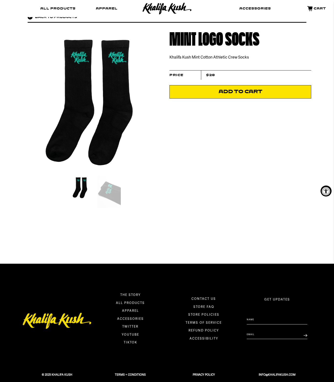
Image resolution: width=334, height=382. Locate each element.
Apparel (107, 8)
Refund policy (204, 331)
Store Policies (203, 315)
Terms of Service (204, 323)
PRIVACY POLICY (204, 375)
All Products (58, 8)
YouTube (130, 335)
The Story (130, 295)
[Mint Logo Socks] (94, 100)
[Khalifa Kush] (167, 8)
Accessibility (203, 339)
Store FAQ (203, 307)
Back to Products (56, 17)
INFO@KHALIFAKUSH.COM (277, 375)
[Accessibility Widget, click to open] (326, 191)
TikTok (130, 343)
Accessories (255, 8)
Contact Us (203, 299)
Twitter (130, 327)
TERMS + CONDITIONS (130, 375)
